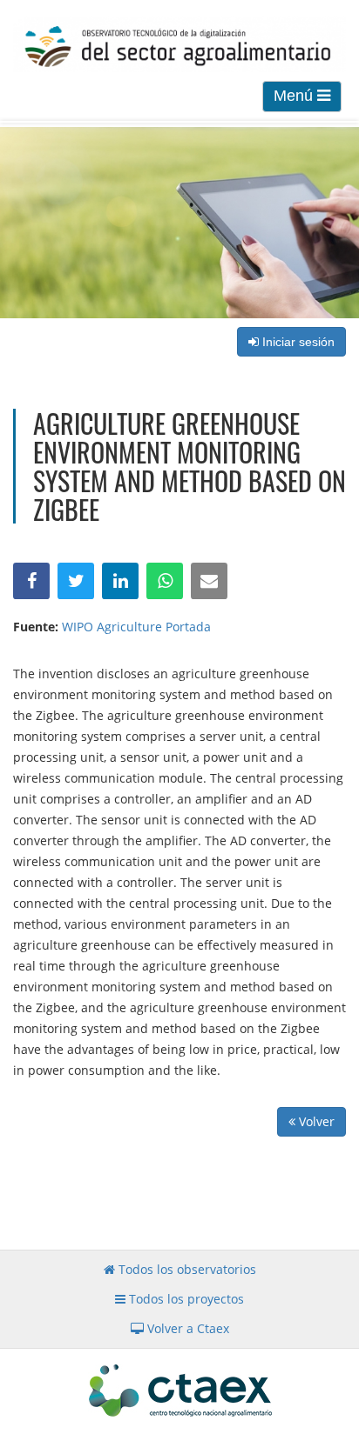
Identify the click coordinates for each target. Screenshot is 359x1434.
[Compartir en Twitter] (76, 581)
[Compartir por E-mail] (209, 581)
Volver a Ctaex (186, 1328)
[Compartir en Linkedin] (120, 581)
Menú (295, 95)
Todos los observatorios (185, 1269)
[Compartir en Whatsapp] (164, 581)
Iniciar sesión (297, 342)
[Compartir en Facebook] (31, 581)
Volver (315, 1121)
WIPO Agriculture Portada (136, 626)
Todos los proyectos (184, 1299)
